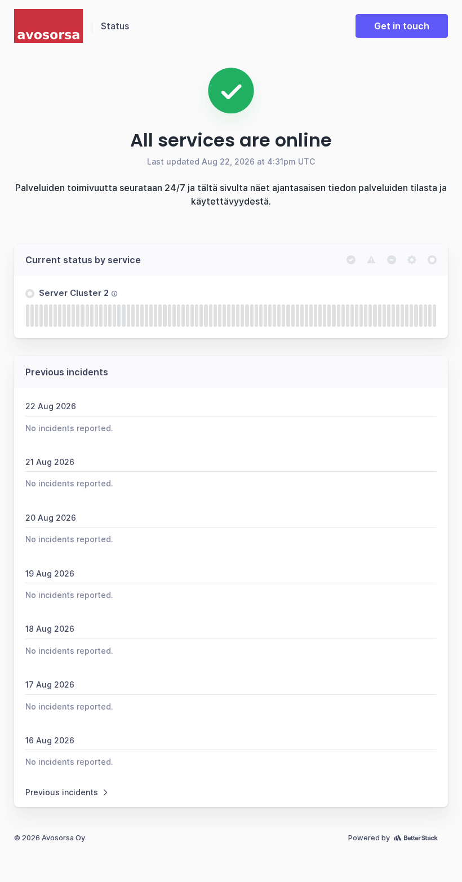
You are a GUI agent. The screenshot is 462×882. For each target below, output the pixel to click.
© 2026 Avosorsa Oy (49, 838)
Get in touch (401, 26)
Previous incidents (61, 792)
